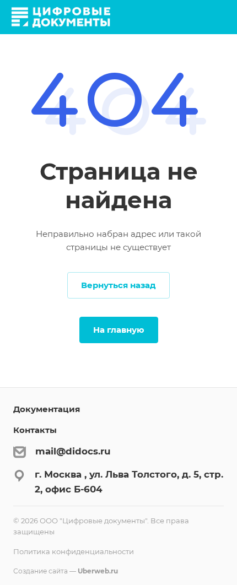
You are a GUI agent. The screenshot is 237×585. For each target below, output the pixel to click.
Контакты (35, 430)
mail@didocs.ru (73, 451)
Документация (46, 409)
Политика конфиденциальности (73, 551)
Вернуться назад (118, 285)
